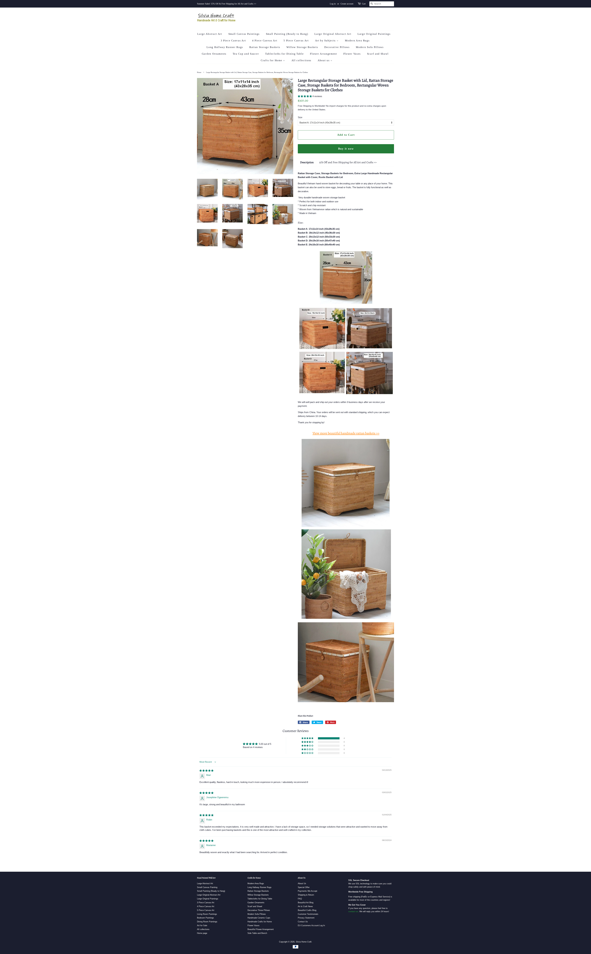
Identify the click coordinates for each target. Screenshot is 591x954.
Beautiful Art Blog (305, 902)
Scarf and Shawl (378, 53)
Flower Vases (352, 53)
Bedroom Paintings (205, 918)
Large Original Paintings (374, 33)
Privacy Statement (306, 918)
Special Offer (304, 887)
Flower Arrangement (323, 53)
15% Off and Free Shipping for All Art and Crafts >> (348, 162)
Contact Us (303, 921)
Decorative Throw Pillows (258, 910)
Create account (347, 4)
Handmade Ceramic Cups (258, 918)
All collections (301, 60)
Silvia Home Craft (304, 942)
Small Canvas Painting (207, 887)
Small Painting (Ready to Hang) (287, 33)
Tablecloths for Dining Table (284, 53)
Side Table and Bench (257, 933)
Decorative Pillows (337, 47)
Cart (364, 4)
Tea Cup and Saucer (246, 53)
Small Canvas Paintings (244, 33)
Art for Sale (202, 925)
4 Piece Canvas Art (264, 40)
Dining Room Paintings (207, 921)
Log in (333, 4)
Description (307, 162)
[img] (206, 770)
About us (324, 60)
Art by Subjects (326, 40)
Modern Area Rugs (357, 40)
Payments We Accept (307, 891)
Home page (202, 933)
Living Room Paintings (207, 914)
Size (300, 117)
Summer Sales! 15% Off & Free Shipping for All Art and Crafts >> (226, 4)
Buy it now (346, 148)
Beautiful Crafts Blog (307, 910)
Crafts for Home (272, 60)
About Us (302, 883)
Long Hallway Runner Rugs (225, 47)
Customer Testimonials (308, 914)
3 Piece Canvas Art (233, 40)
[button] (305, 96)
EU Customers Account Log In (311, 925)
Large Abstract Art (209, 33)
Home (199, 72)
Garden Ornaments (214, 53)
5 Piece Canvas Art (296, 40)
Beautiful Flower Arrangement (260, 929)
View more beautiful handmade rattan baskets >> (346, 433)
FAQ (300, 899)
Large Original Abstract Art (332, 33)
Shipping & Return (306, 895)
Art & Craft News (305, 906)
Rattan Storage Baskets (264, 47)
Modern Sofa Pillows (370, 47)
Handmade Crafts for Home (259, 921)
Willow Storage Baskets (302, 47)
